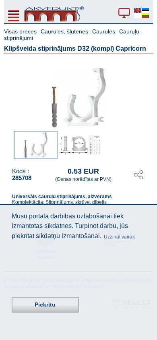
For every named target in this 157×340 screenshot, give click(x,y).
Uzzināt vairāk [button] (119, 237)
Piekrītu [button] (45, 304)
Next (147, 144)
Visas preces (20, 31)
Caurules (103, 31)
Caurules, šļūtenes (64, 31)
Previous (10, 144)
